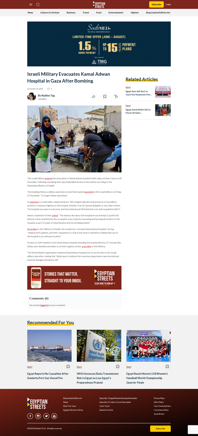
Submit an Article (106, 410)
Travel (86, 12)
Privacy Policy (159, 398)
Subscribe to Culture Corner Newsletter (115, 402)
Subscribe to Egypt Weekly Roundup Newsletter (118, 398)
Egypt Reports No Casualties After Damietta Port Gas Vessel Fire (47, 376)
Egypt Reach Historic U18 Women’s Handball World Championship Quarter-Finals (147, 378)
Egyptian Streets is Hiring (73, 410)
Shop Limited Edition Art (158, 12)
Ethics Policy (159, 402)
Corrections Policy (161, 410)
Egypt (128, 87)
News (30, 12)
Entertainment (116, 12)
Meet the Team (69, 406)
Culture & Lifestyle (49, 12)
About (65, 402)
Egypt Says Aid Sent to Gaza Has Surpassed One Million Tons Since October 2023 (139, 93)
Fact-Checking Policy (162, 406)
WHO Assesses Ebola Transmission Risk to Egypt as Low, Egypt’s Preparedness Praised (98, 378)
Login (168, 4)
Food (98, 12)
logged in (44, 305)
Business (71, 12)
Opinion (135, 12)
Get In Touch (104, 406)
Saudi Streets (159, 414)
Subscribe (156, 4)
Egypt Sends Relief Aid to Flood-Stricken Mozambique (138, 111)
